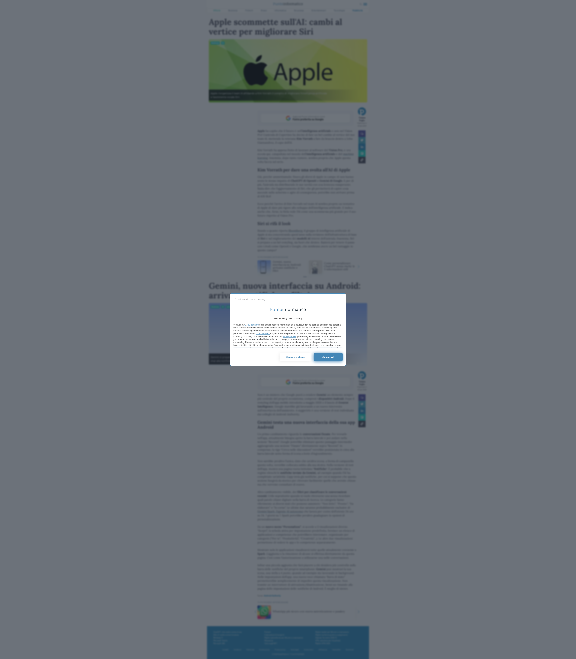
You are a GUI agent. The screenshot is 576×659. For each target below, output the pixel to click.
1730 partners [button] (252, 324)
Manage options (295, 357)
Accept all (328, 357)
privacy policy (327, 348)
